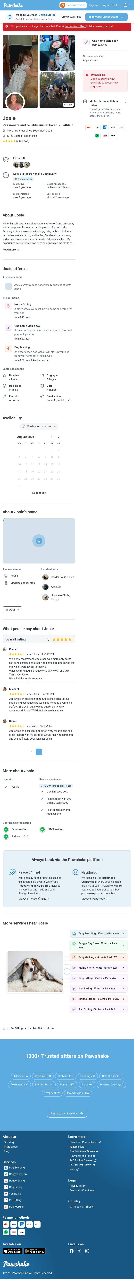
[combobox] (39, 426)
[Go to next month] (58, 437)
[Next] (46, 752)
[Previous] (31, 752)
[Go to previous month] (52, 437)
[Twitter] (79, 1251)
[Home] (4, 1028)
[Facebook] (71, 1251)
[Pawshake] (13, 5)
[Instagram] (87, 1251)
